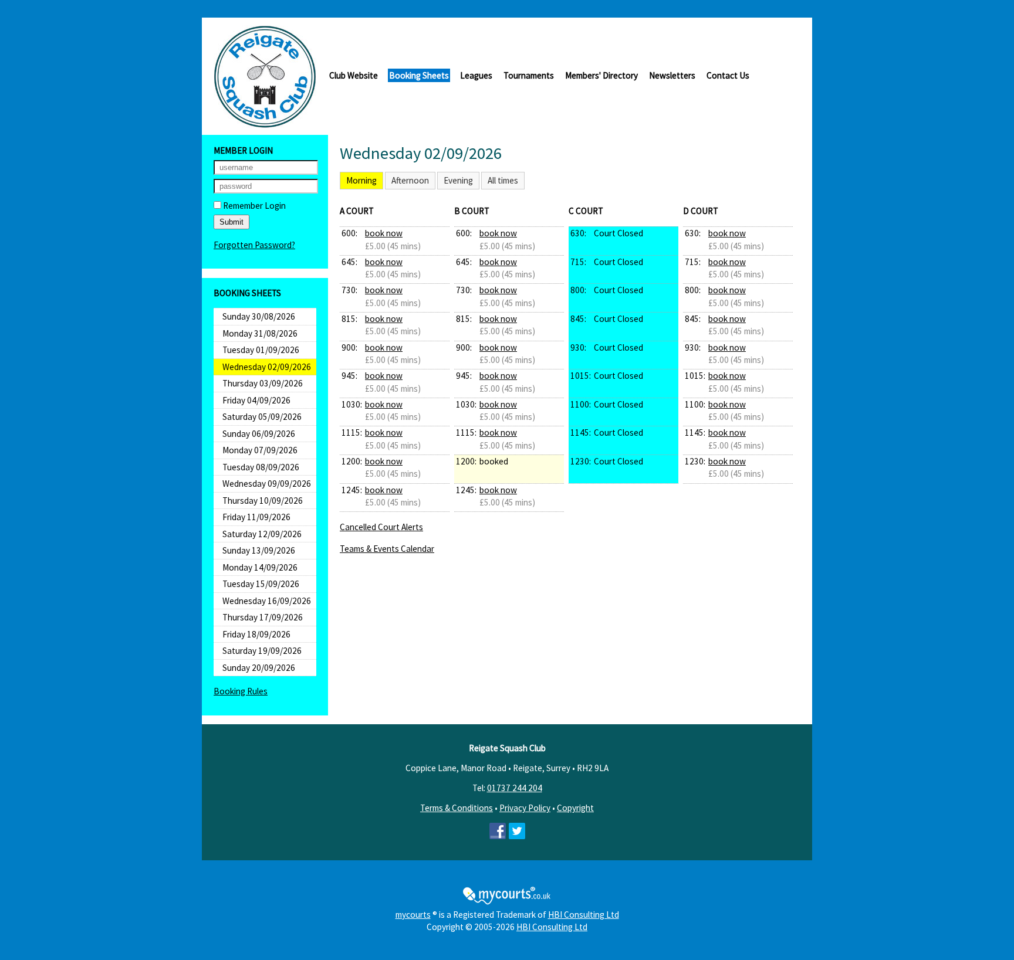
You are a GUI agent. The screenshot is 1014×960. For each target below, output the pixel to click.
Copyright (575, 807)
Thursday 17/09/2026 (262, 617)
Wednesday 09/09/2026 (266, 483)
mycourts (413, 914)
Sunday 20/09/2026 (258, 667)
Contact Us (728, 75)
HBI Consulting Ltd (583, 914)
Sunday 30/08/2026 (258, 316)
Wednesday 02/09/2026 (266, 366)
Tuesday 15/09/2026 (260, 583)
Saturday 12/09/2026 (262, 534)
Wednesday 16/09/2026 (266, 600)
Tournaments (528, 75)
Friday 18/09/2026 (256, 634)
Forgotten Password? (254, 244)
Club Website (353, 75)
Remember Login (253, 205)
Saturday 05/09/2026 (262, 416)
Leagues (476, 75)
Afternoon (410, 180)
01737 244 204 (514, 787)
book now (384, 233)
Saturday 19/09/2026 (262, 650)
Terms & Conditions (456, 807)
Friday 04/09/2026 (256, 400)
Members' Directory (601, 75)
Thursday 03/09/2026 (262, 383)
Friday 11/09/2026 (256, 517)
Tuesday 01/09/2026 (260, 349)
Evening (458, 180)
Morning (361, 180)
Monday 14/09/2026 (260, 567)
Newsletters (672, 75)
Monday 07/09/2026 (260, 450)
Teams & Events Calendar (387, 548)
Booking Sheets (419, 75)
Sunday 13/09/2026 (258, 550)
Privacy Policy (524, 807)
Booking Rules (241, 691)
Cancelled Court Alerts (381, 526)
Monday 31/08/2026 (260, 333)
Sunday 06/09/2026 (258, 433)
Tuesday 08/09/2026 (260, 467)
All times (503, 180)
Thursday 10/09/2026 (262, 500)
